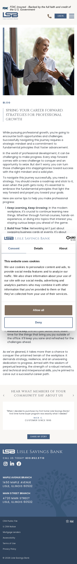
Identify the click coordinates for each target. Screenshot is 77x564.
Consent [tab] (13, 248)
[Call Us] (50, 16)
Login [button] (61, 16)
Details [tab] (38, 248)
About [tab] (63, 248)
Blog (6, 102)
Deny (38, 322)
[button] (71, 505)
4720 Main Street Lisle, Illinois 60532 (18, 500)
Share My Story (38, 436)
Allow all (38, 310)
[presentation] (3, 395)
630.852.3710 (35, 458)
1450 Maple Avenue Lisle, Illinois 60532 (18, 484)
